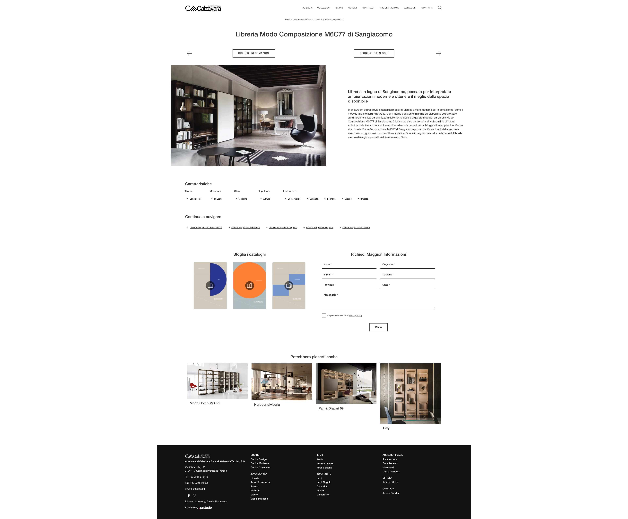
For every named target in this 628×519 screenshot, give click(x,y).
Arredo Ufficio (390, 483)
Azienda (307, 8)
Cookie (199, 501)
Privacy (189, 501)
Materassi (388, 468)
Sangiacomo (195, 199)
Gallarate (314, 199)
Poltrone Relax (325, 464)
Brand (339, 8)
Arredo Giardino (391, 493)
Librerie (318, 19)
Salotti (254, 487)
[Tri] (189, 53)
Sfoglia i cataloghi (374, 53)
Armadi (320, 491)
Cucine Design (259, 460)
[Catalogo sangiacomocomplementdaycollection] (249, 285)
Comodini (322, 487)
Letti (319, 478)
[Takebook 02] (438, 53)
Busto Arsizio (294, 199)
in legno (218, 199)
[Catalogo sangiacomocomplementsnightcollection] (289, 285)
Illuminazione (390, 460)
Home (287, 19)
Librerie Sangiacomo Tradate (356, 227)
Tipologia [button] (264, 191)
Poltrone (255, 491)
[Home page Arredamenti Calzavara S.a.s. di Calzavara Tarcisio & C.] (214, 8)
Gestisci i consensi (217, 501)
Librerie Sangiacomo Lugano (319, 227)
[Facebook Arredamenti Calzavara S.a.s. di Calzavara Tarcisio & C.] (188, 495)
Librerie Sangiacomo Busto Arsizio (206, 227)
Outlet (352, 8)
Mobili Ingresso (259, 499)
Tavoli (320, 456)
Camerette (323, 495)
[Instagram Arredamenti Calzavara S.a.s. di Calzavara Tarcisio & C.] (193, 495)
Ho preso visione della (344, 315)
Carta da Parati (391, 472)
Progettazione (389, 8)
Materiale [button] (215, 191)
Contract (368, 8)
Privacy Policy (355, 315)
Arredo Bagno (324, 468)
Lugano (348, 199)
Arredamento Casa (302, 19)
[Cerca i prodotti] (440, 7)
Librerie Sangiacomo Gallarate (245, 227)
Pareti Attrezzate (260, 483)
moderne (243, 199)
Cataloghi (410, 8)
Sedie (320, 460)
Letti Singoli (324, 483)
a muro (266, 199)
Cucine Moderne (260, 464)
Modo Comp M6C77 (334, 19)
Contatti (427, 8)
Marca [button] (188, 191)
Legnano (331, 199)
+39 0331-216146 (198, 477)
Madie (254, 495)
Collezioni (323, 8)
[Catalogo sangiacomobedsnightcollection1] (210, 285)
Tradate (364, 199)
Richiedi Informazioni (254, 53)
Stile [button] (237, 191)
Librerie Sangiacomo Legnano (283, 227)
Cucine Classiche (260, 468)
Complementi (390, 464)
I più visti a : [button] (290, 191)
